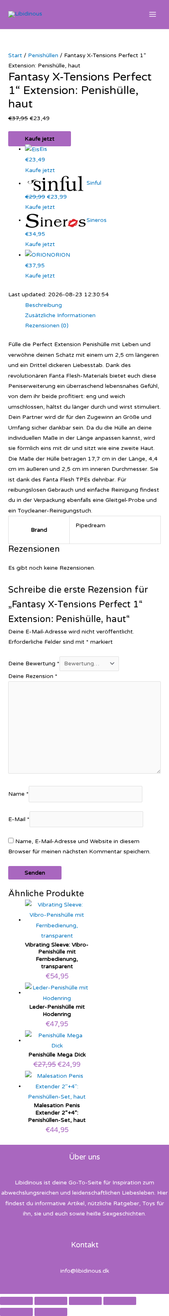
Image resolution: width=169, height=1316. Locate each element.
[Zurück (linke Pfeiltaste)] (16, 1312)
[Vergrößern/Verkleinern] (16, 1301)
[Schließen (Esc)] (119, 1301)
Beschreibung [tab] (43, 305)
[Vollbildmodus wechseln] (50, 1301)
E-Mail (19, 819)
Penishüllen (43, 55)
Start (15, 55)
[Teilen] (85, 1301)
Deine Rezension (32, 676)
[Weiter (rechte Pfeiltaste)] (50, 1312)
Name (18, 794)
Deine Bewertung (33, 663)
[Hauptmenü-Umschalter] (152, 14)
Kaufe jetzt (40, 138)
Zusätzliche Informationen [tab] (60, 315)
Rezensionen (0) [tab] (47, 325)
